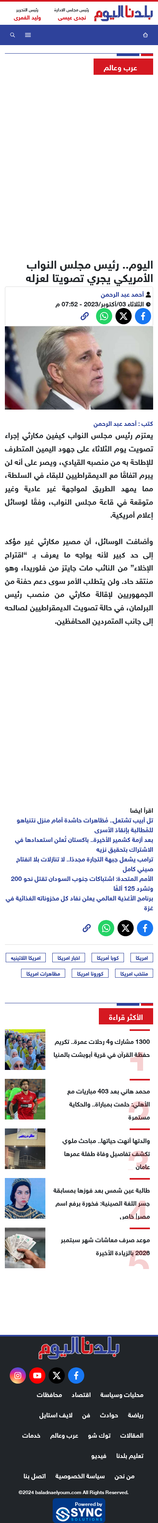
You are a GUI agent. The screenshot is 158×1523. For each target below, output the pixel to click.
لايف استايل (56, 1413)
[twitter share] (123, 316)
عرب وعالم (64, 1434)
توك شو (99, 1434)
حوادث (109, 1413)
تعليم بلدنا (129, 1454)
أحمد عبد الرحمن (123, 293)
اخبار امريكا (69, 957)
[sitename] (79, 1347)
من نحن (125, 1474)
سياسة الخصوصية (80, 1474)
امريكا (142, 957)
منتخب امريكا (134, 973)
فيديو (99, 1454)
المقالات (131, 1434)
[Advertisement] (79, 164)
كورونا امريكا (90, 973)
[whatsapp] (85, 316)
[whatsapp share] (104, 316)
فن (86, 1413)
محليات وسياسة (121, 1393)
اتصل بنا (34, 1474)
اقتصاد (81, 1393)
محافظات (49, 1393)
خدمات (31, 1434)
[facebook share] (143, 316)
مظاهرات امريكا (43, 973)
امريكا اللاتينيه (26, 957)
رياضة (135, 1413)
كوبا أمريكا (108, 957)
